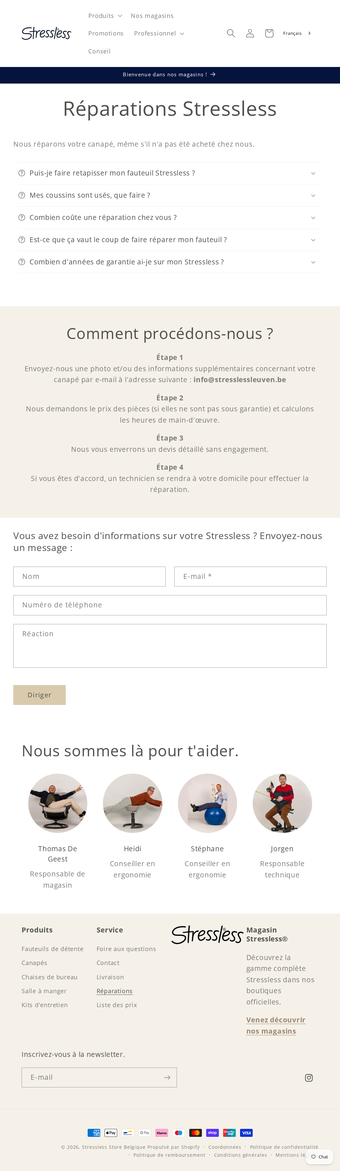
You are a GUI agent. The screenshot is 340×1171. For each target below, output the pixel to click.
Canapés (34, 963)
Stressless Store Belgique (114, 1147)
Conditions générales (240, 1155)
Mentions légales (297, 1155)
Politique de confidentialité (284, 1147)
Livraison (110, 977)
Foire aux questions (126, 949)
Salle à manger (44, 991)
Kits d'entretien (45, 1005)
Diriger (39, 694)
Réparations (115, 991)
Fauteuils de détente (53, 949)
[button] (104, 16)
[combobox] (297, 33)
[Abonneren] (167, 1078)
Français (292, 33)
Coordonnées (225, 1147)
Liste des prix (117, 1005)
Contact (108, 963)
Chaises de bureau (50, 977)
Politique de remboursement (169, 1155)
